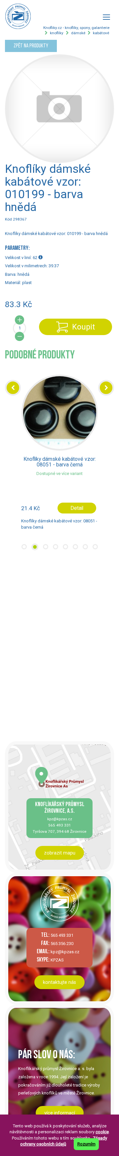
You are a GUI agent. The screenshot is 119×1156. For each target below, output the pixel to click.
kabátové (101, 33)
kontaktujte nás (59, 982)
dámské (78, 33)
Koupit (83, 326)
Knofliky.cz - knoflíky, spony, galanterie (76, 27)
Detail (76, 508)
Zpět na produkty (31, 46)
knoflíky (56, 33)
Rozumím (86, 1144)
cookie (102, 1131)
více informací (59, 1113)
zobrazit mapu (59, 852)
